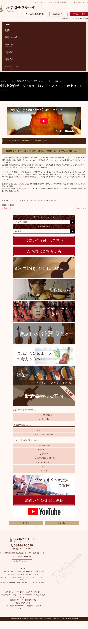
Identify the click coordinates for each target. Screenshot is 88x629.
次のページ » (81, 208)
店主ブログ (44, 454)
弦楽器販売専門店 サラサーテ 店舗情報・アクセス (23, 606)
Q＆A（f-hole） (44, 449)
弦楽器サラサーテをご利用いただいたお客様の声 (23, 592)
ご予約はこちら (79, 14)
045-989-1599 (36, 14)
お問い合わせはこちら (22, 561)
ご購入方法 (8, 59)
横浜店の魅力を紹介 (23, 603)
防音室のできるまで (44, 430)
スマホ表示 (62, 523)
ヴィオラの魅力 (44, 419)
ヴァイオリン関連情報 (44, 415)
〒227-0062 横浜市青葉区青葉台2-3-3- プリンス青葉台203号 (22, 553)
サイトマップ (23, 608)
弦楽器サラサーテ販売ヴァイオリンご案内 (23, 574)
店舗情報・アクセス (12, 67)
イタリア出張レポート (44, 462)
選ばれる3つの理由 (11, 38)
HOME (7, 30)
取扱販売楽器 (9, 45)
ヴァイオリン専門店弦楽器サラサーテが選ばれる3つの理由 (23, 571)
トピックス (44, 466)
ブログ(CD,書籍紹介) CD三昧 (44, 458)
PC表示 (26, 523)
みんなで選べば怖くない (44, 434)
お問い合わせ (59, 14)
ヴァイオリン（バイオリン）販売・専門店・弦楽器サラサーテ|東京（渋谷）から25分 (43, 618)
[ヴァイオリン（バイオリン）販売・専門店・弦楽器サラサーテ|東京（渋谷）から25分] (17, 8)
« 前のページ (7, 208)
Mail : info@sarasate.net (22, 556)
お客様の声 (8, 52)
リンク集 (44, 471)
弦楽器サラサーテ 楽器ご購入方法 (23, 600)
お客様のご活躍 (44, 445)
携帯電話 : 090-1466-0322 (22, 549)
